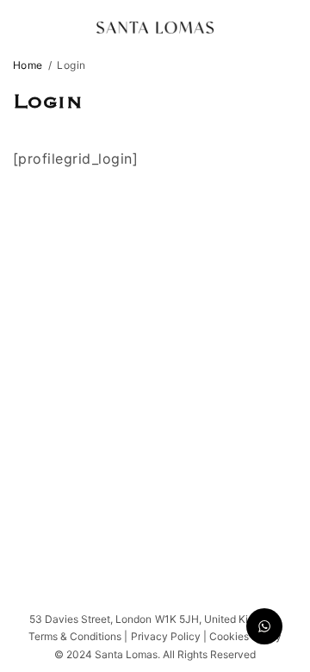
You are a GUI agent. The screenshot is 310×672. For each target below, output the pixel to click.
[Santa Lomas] (154, 28)
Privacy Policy (167, 636)
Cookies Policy (245, 636)
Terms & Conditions (74, 636)
